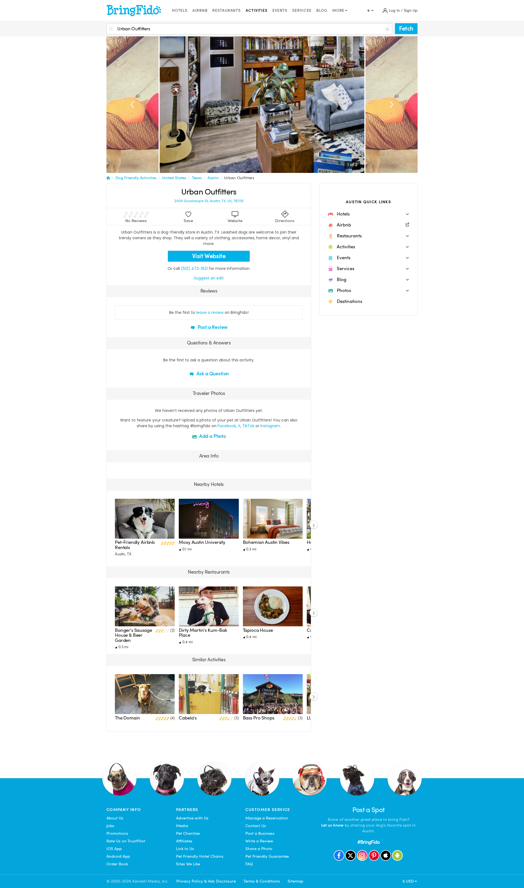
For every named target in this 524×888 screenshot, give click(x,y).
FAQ (249, 864)
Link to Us (185, 848)
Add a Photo (212, 436)
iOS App (114, 848)
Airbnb (199, 10)
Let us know (332, 825)
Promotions (117, 833)
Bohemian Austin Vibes (266, 542)
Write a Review (259, 841)
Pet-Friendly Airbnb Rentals (135, 544)
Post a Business (260, 833)
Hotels (179, 10)
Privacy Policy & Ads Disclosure (206, 881)
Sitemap (295, 881)
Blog (321, 10)
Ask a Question (212, 373)
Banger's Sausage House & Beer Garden (133, 635)
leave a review (210, 312)
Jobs (110, 825)
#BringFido (368, 842)
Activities (256, 10)
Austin (213, 178)
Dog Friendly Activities (136, 178)
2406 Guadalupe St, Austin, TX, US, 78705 (209, 201)
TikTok (248, 426)
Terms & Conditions (261, 881)
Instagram (270, 426)
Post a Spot (368, 810)
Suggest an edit (209, 278)
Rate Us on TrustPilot (125, 841)
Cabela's (187, 718)
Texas (197, 178)
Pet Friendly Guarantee (267, 856)
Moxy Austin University (202, 542)
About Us (114, 818)
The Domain (127, 718)
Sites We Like (188, 864)
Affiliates (184, 841)
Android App (118, 856)
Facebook (227, 426)
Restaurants (226, 10)
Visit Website (209, 256)
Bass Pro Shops (258, 718)
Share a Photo (258, 848)
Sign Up (411, 10)
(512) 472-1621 (194, 268)
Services (301, 10)
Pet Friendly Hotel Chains (200, 856)
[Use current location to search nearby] (388, 29)
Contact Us (255, 825)
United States (174, 178)
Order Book (117, 864)
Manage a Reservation (266, 818)
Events (279, 10)
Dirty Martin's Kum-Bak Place (203, 632)
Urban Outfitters (239, 178)
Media (182, 825)
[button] (368, 214)
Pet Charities (188, 833)
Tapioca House (258, 630)
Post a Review (212, 327)
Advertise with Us (192, 818)
